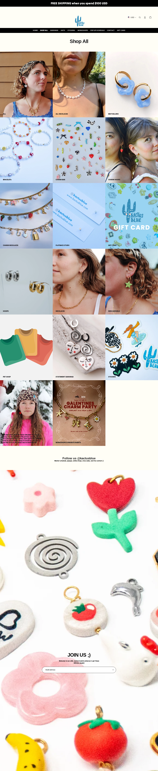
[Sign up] (113, 670)
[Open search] (139, 17)
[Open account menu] (145, 17)
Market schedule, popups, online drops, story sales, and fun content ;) (79, 461)
